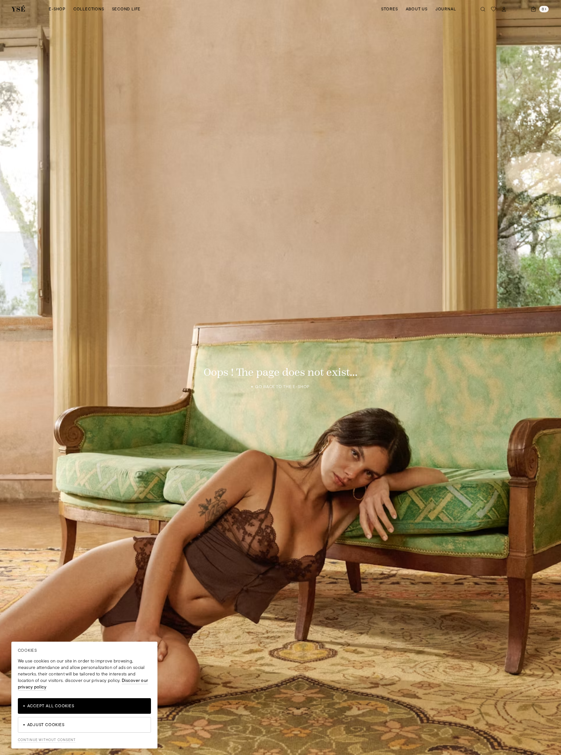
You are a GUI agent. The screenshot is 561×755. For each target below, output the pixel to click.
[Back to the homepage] (18, 9)
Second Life (126, 9)
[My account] (504, 9)
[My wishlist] (493, 9)
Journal (445, 9)
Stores (389, 9)
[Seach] (483, 9)
